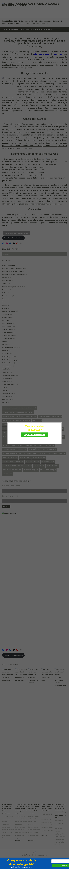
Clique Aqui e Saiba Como (34, 434)
